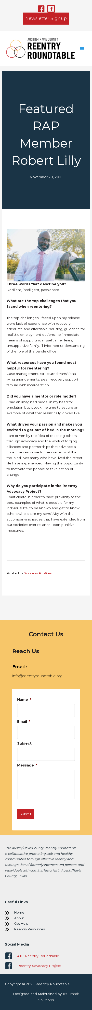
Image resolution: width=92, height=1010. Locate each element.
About (19, 918)
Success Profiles (38, 573)
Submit (25, 814)
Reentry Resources (29, 929)
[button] (41, 9)
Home (19, 912)
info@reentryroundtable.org (37, 675)
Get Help (21, 923)
